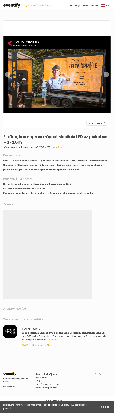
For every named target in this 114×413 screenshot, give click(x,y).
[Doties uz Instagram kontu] (99, 373)
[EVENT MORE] (10, 331)
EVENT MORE (44, 147)
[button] (57, 74)
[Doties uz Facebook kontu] (95, 373)
